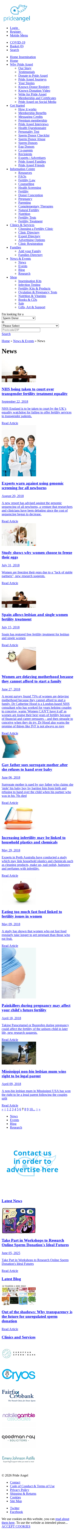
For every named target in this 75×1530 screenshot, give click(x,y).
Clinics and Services (18, 1337)
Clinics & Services (22, 225)
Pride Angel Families (32, 161)
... (34, 1109)
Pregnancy (25, 199)
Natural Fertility (28, 210)
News (22, 262)
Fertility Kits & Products (34, 288)
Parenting (24, 202)
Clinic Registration (30, 243)
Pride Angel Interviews (33, 124)
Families (15, 247)
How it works (27, 109)
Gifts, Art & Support (31, 307)
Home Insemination (23, 57)
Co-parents (25, 150)
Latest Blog (11, 1279)
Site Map (16, 1501)
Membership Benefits (32, 113)
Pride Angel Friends (31, 165)
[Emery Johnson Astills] (19, 1468)
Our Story (24, 68)
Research (24, 273)
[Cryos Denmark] (19, 1383)
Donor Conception (30, 195)
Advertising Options (31, 240)
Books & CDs (27, 299)
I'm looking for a (13, 314)
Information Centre (22, 169)
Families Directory (30, 255)
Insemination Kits (29, 281)
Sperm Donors (28, 143)
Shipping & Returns (23, 1493)
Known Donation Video (34, 90)
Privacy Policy (19, 1490)
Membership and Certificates (37, 98)
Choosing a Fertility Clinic (35, 228)
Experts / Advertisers (32, 158)
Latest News (12, 1201)
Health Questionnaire (32, 128)
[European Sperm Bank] (19, 1362)
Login (14, 28)
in (3, 322)
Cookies (15, 1497)
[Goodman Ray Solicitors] (19, 1447)
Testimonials (26, 72)
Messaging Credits (30, 116)
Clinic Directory (29, 232)
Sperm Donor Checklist (33, 135)
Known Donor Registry (34, 87)
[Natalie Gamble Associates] (19, 1426)
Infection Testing (29, 284)
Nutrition (24, 214)
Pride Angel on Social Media (37, 102)
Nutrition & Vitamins (32, 296)
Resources (25, 172)
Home (14, 60)
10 (31, 1109)
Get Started (17, 105)
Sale (21, 303)
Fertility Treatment (30, 221)
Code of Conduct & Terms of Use (32, 1486)
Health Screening (29, 187)
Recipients (25, 154)
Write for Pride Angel (32, 94)
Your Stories (26, 83)
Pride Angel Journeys (32, 79)
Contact (15, 1482)
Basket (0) (17, 46)
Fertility (23, 191)
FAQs (22, 176)
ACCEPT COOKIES (16, 1526)
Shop (13, 277)
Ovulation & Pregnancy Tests (37, 292)
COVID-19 (17, 42)
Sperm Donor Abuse (31, 139)
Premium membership (32, 120)
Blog (21, 270)
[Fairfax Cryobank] (19, 1405)
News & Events (20, 258)
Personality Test (28, 131)
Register (16, 31)
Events (22, 266)
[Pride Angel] (19, 21)
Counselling (26, 184)
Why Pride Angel (21, 64)
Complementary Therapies (35, 206)
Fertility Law (26, 180)
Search (14, 50)
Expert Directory (29, 236)
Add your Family (29, 251)
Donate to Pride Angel (33, 75)
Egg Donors (26, 146)
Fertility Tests (27, 217)
